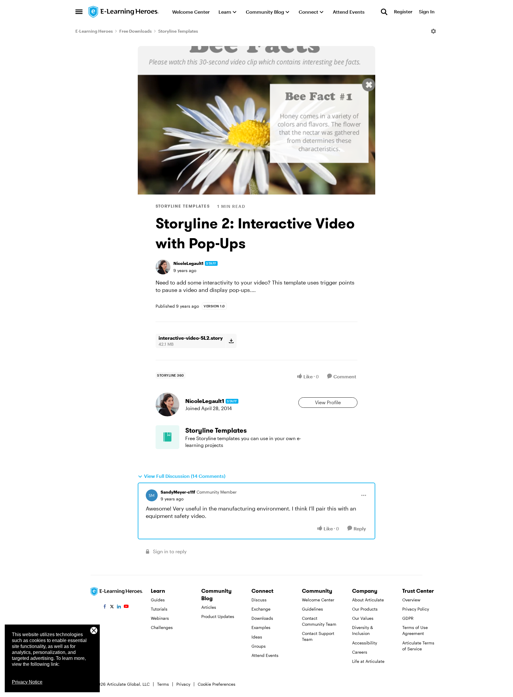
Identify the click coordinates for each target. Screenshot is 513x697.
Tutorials (159, 608)
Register (403, 12)
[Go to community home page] (123, 12)
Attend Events (264, 655)
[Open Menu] (433, 31)
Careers (359, 652)
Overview (411, 599)
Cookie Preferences (216, 684)
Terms (163, 684)
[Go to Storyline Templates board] (167, 437)
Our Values (362, 618)
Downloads (262, 618)
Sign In (427, 12)
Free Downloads (135, 31)
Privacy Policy (415, 608)
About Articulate (368, 599)
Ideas (256, 636)
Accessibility (364, 642)
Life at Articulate (368, 661)
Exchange (260, 608)
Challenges (162, 627)
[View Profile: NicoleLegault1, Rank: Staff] (163, 267)
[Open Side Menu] (79, 11)
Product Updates (217, 616)
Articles (208, 607)
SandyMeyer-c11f (178, 491)
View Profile (328, 402)
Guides (158, 599)
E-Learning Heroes (94, 31)
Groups (258, 646)
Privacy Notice (27, 682)
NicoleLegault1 (188, 263)
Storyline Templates (178, 31)
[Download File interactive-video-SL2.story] (231, 341)
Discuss (259, 599)
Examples (260, 627)
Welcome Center (318, 599)
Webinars (160, 618)
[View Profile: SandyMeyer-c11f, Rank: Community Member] (152, 495)
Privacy (183, 684)
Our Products (365, 608)
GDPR (408, 618)
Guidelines (312, 608)
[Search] (384, 11)
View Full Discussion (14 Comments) (184, 476)
